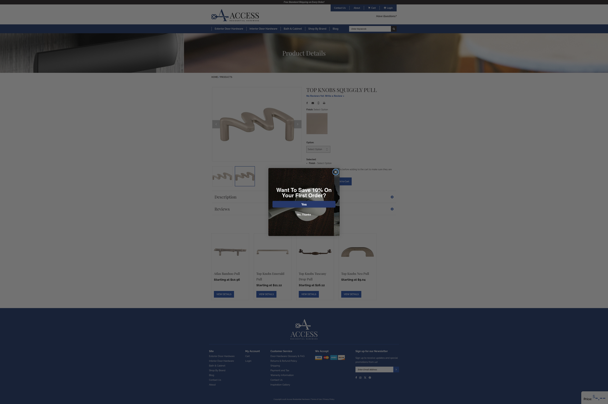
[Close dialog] (335, 172)
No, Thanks (304, 214)
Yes (304, 204)
